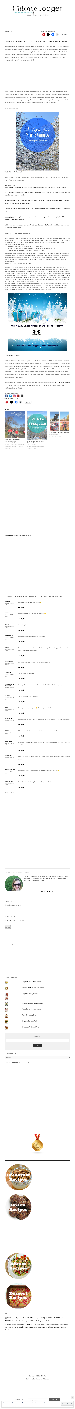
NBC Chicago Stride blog (62, 382)
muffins (67, 1321)
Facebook (50, 892)
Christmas (56, 1318)
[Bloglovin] (22, 396)
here (12, 261)
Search (37, 1045)
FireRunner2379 (9, 661)
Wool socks (8, 200)
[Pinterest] (18, 396)
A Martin (7, 695)
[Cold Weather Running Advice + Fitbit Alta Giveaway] (37, 425)
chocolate (49, 1318)
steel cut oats (33, 1327)
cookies (67, 1318)
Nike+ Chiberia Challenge (36, 271)
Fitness (33, 3)
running (61, 1324)
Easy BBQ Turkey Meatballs (31, 993)
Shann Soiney (8, 755)
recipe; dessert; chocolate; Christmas (46, 1324)
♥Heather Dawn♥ (9, 635)
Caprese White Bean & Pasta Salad (33, 987)
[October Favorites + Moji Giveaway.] (59, 421)
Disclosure (58, 3)
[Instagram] (14, 396)
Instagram (44, 892)
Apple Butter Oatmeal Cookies (31, 1009)
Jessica (7, 730)
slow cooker (8, 1327)
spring (28, 1327)
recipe (33, 1324)
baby (16, 1318)
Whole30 (63, 1327)
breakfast (27, 1317)
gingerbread (43, 1321)
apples (13, 1318)
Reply (22, 607)
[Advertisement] (37, 77)
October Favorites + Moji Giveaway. (59, 432)
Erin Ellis (7, 601)
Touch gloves (9, 192)
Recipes (26, 3)
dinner (14, 1321)
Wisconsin (7, 1329)
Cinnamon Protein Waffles (30, 1027)
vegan (51, 1327)
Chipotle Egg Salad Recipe (30, 1021)
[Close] (72, 1397)
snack (20, 1327)
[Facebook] (6, 396)
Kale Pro (43, 1376)
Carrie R (7, 707)
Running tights (9, 217)
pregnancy (19, 1324)
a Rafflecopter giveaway (12, 355)
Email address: (9, 921)
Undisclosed (33, 259)
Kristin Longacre (10, 769)
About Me (19, 3)
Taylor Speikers (9, 781)
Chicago (43, 1318)
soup (25, 1327)
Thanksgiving (41, 1327)
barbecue (20, 1317)
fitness (34, 1321)
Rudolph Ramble (22, 277)
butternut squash (36, 1317)
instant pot (55, 1321)
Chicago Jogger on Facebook (17, 1063)
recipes (56, 1324)
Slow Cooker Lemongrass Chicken (32, 1003)
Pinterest (42, 892)
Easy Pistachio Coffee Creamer (31, 982)
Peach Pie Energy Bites (29, 1015)
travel (47, 1327)
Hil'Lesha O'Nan (9, 613)
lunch (63, 1321)
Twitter (47, 892)
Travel (39, 3)
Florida (38, 1321)
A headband (8, 208)
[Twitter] (10, 396)
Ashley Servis (8, 741)
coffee (62, 1318)
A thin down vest (10, 225)
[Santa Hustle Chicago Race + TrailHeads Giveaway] (15, 424)
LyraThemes (44, 1379)
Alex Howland (9, 718)
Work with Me (48, 3)
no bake (7, 1324)
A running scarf (9, 187)
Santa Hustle (64, 275)
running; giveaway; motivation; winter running (21, 535)
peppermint (13, 1324)
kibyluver (7, 624)
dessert (8, 1320)
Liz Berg (7, 647)
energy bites (27, 1321)
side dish (66, 1324)
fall (31, 1321)
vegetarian (57, 1327)
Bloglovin (52, 892)
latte (60, 1321)
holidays (49, 1321)
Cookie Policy (35, 1406)
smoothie (15, 1327)
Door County (19, 1321)
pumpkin (26, 1324)
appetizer (8, 1318)
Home (12, 3)
